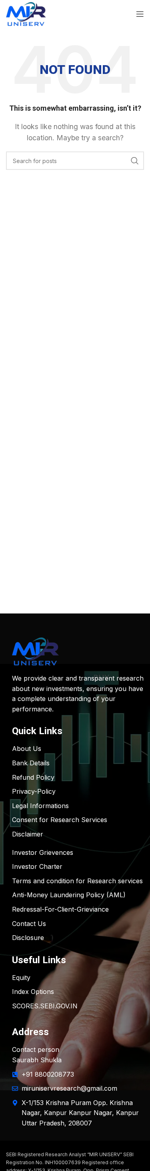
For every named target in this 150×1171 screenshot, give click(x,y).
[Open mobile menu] (140, 14)
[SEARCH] (135, 160)
